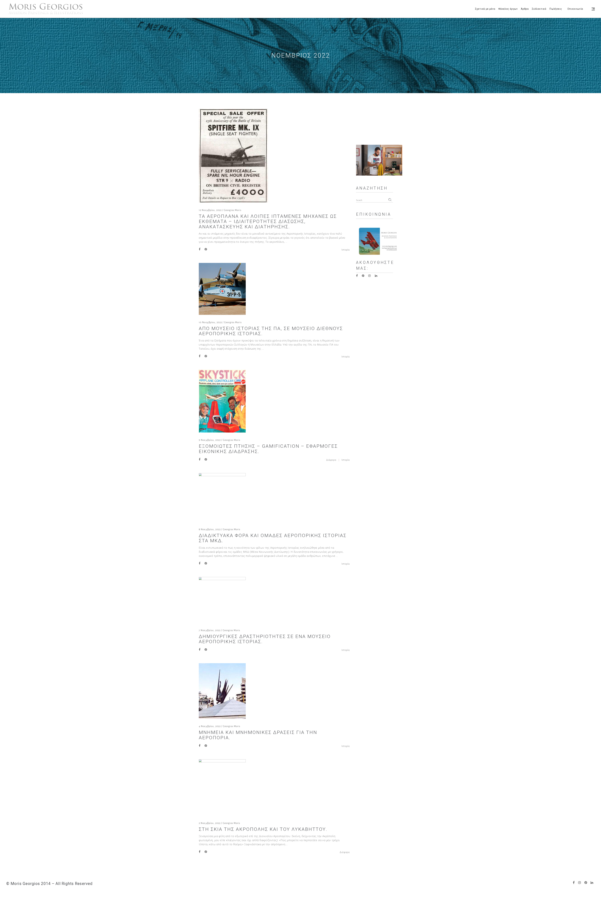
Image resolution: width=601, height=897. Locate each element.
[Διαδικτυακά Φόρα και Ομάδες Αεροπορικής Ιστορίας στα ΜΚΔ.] (222, 497)
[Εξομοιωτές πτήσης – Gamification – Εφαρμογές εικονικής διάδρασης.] (222, 401)
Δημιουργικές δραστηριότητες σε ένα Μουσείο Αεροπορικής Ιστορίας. (265, 639)
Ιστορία (346, 250)
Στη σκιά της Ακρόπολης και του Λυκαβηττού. (263, 829)
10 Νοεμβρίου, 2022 (210, 322)
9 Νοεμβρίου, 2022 (210, 440)
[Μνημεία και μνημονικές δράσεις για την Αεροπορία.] (222, 691)
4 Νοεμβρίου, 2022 (210, 726)
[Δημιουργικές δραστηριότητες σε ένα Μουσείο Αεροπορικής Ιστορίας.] (222, 600)
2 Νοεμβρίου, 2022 (210, 823)
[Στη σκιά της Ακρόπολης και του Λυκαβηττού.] (222, 787)
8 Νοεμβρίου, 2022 (210, 529)
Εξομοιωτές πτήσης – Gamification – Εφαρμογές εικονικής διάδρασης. (268, 448)
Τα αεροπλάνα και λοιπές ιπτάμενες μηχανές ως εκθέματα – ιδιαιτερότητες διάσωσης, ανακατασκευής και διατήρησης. (268, 221)
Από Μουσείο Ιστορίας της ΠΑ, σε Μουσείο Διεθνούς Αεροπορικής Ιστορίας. (271, 331)
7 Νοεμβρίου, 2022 (210, 630)
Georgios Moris (232, 210)
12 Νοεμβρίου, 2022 (210, 210)
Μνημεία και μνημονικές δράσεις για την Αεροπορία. (258, 735)
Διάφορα (331, 460)
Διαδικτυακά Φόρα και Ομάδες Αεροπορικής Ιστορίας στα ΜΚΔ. (273, 538)
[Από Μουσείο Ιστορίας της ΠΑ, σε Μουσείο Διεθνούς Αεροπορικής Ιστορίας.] (222, 289)
